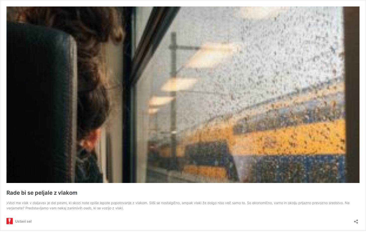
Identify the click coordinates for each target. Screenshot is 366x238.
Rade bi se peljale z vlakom (41, 192)
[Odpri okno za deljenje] (356, 220)
